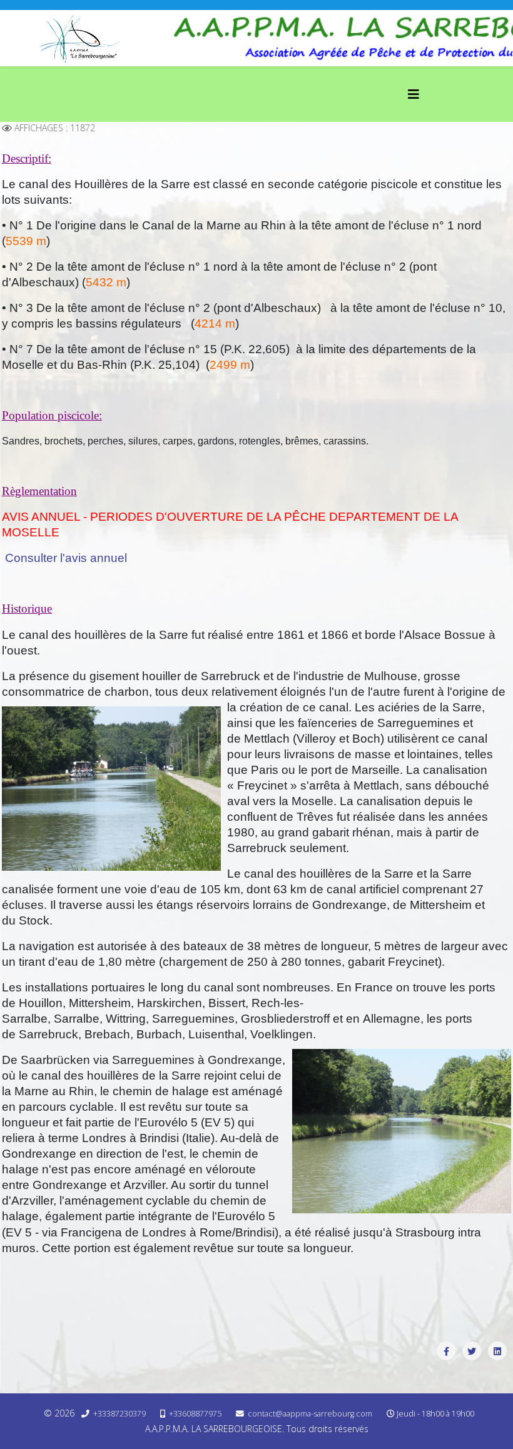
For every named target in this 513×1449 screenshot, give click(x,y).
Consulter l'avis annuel (66, 557)
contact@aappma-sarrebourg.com (310, 1413)
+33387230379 (119, 1413)
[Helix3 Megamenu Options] (413, 94)
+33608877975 (195, 1413)
